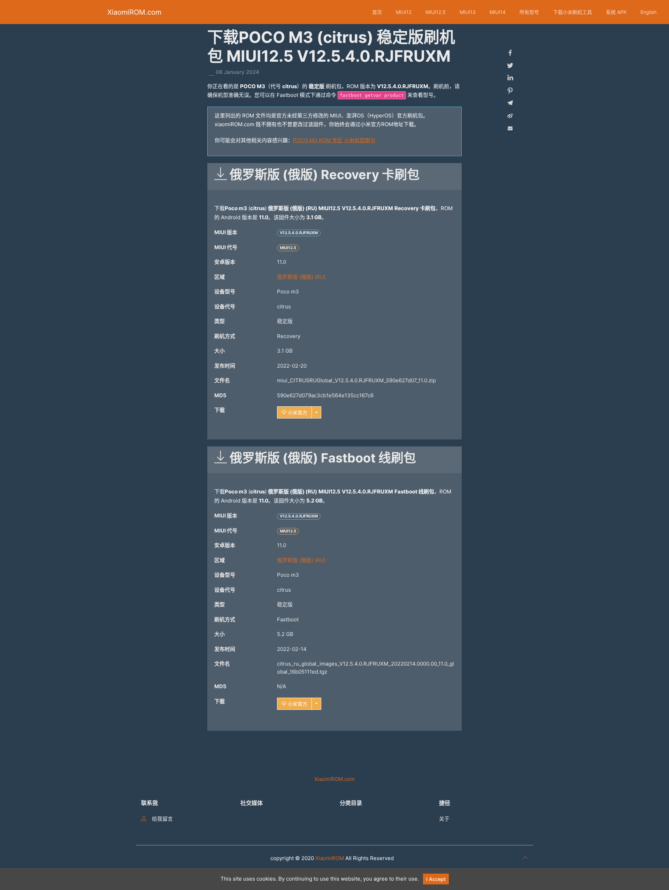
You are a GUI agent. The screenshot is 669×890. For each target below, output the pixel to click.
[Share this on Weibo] (510, 115)
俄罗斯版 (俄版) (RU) (301, 277)
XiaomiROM (329, 858)
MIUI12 (404, 12)
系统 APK (616, 12)
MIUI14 (498, 12)
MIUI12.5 (435, 12)
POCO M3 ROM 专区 (318, 140)
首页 (377, 12)
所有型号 (529, 12)
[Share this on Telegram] (510, 103)
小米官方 (296, 412)
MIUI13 (468, 12)
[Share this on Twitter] (510, 65)
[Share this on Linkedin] (510, 78)
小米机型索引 (359, 140)
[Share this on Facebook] (510, 53)
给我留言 (162, 818)
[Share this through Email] (510, 128)
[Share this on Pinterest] (510, 90)
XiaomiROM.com (134, 12)
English (648, 12)
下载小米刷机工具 (572, 12)
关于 (444, 818)
